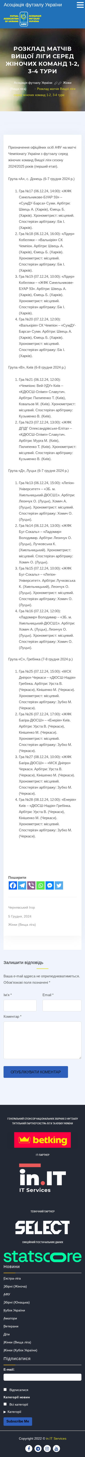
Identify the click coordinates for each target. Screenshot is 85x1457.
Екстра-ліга (12, 1278)
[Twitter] (59, 885)
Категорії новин (17, 1397)
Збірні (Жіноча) (15, 1286)
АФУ (7, 1294)
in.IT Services (56, 1438)
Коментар (12, 1016)
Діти (7, 1334)
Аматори (10, 1318)
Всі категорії (18, 1404)
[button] (80, 5)
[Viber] (31, 885)
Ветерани (11, 1326)
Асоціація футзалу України (33, 4)
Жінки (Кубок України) (20, 1350)
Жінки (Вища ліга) (22, 924)
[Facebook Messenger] (50, 885)
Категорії (14, 1412)
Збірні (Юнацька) (17, 1302)
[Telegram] (22, 885)
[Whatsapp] (40, 885)
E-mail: (9, 1369)
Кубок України (14, 1310)
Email (48, 995)
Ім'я (8, 995)
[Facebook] (13, 885)
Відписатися (18, 1390)
